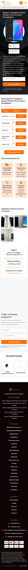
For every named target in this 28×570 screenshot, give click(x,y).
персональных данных (14, 347)
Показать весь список (14, 152)
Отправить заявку (14, 84)
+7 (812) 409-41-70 (14, 273)
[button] (3, 370)
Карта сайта (23, 566)
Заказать (21, 116)
